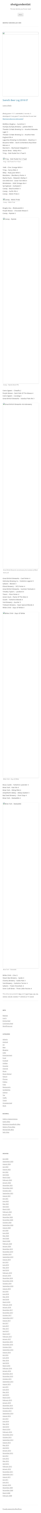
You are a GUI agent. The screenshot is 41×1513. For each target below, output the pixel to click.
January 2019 (7, 1276)
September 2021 (8, 1193)
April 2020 (6, 1238)
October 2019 (7, 1254)
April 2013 (6, 1448)
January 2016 (7, 1371)
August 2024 (7, 1164)
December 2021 (8, 1185)
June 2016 (6, 1358)
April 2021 (6, 1207)
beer (31, 994)
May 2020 (6, 1236)
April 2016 (6, 1363)
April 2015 (6, 1395)
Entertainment (7, 1055)
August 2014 (7, 1416)
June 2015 (6, 1390)
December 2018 (8, 1278)
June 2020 (6, 1233)
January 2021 (7, 1215)
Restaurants (6, 1087)
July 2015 (5, 1387)
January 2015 (7, 1403)
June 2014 (6, 1421)
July (34, 994)
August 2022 (7, 1169)
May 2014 (6, 1424)
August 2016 (7, 1352)
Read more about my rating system (13, 119)
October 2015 (7, 1379)
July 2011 (5, 1480)
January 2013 (7, 1451)
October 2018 (7, 1283)
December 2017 (8, 1310)
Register (5, 1016)
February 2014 (7, 1432)
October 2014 (7, 1411)
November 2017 (8, 1313)
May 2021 (6, 1204)
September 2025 (8, 1162)
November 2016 (8, 1344)
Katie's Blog (6, 1122)
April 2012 (6, 1464)
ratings (5, 997)
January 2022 (7, 1183)
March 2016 (6, 1366)
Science (5, 1092)
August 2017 (7, 1321)
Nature (5, 1077)
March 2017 (6, 1334)
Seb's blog (6, 1132)
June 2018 (6, 1294)
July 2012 (5, 1456)
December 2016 (8, 1342)
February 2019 (7, 1273)
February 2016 (7, 1368)
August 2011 (7, 1477)
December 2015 (8, 1374)
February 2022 (7, 1180)
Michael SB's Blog (8, 1130)
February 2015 (7, 1400)
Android (5, 1042)
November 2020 (8, 1220)
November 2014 (8, 1408)
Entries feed (6, 1021)
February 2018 (7, 1305)
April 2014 (6, 1427)
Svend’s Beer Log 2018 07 (15, 100)
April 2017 (6, 1331)
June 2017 (6, 1326)
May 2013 (6, 1445)
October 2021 (7, 1191)
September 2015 (8, 1382)
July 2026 (5, 1159)
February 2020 (7, 1244)
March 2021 (6, 1209)
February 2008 (7, 1496)
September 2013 (8, 1440)
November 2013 (8, 1435)
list (37, 994)
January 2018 (7, 1307)
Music (4, 1071)
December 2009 (8, 1488)
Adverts (5, 1039)
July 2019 (5, 1262)
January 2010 (7, 1485)
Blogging (5, 1050)
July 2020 (5, 1230)
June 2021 (6, 1201)
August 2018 (7, 1289)
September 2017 (8, 1318)
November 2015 (8, 1376)
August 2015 (7, 1384)
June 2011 (6, 1482)
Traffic (5, 1098)
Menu (20, 14)
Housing (5, 1066)
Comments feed (8, 1024)
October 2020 (7, 1223)
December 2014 (8, 1405)
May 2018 (6, 1297)
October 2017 (7, 1315)
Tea (4, 1095)
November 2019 (8, 1252)
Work (4, 1106)
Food (4, 1058)
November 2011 (8, 1472)
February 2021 (7, 1212)
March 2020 (6, 1241)
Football (5, 1061)
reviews (15, 997)
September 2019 (8, 1257)
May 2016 (6, 1360)
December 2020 (8, 1217)
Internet (5, 1069)
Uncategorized (7, 1103)
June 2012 (6, 1459)
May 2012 (6, 1461)
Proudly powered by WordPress (12, 1509)
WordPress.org (7, 1026)
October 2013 (7, 1437)
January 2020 (7, 1246)
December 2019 (8, 1249)
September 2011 (8, 1474)
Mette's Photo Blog (9, 1127)
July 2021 (5, 1199)
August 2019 (7, 1260)
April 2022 (6, 1175)
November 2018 (8, 1281)
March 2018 (6, 1302)
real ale (10, 997)
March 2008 (6, 1493)
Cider (4, 1053)
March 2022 (6, 1177)
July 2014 (5, 1419)
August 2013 (7, 1443)
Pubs (4, 1084)
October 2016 (7, 1347)
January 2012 (7, 1469)
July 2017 (5, 1323)
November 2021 (8, 1188)
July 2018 (5, 1291)
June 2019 (6, 1265)
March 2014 (6, 1429)
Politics (5, 1082)
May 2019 (6, 1268)
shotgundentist (20, 4)
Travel (5, 1100)
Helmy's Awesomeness (10, 1119)
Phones (5, 1079)
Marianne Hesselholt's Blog (11, 1124)
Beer (20, 994)
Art (4, 1045)
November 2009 (8, 1490)
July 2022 (5, 1172)
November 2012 (8, 1453)
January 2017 (7, 1339)
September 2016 (8, 1350)
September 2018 (8, 1286)
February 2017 (7, 1337)
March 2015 (6, 1398)
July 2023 (5, 1167)
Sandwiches (6, 1090)
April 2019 (6, 1270)
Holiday (5, 1063)
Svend (32, 997)
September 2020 (8, 1225)
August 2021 (7, 1196)
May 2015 (6, 1392)
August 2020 (7, 1228)
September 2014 (8, 1413)
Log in (5, 1018)
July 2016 (5, 1355)
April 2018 (6, 1299)
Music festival (7, 1074)
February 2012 (7, 1466)
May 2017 (6, 1329)
